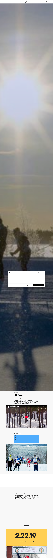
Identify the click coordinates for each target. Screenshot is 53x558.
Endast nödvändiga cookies (26, 285)
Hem (14, 392)
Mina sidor (40, 1)
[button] (26, 537)
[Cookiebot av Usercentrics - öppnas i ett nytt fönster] (38, 272)
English (44, 1)
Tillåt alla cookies (38, 285)
